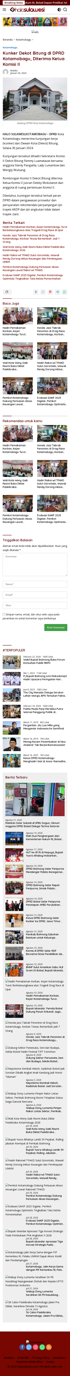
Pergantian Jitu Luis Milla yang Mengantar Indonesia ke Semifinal (43, 727)
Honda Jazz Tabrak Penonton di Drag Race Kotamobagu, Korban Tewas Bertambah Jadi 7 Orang (31, 239)
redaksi (14, 70)
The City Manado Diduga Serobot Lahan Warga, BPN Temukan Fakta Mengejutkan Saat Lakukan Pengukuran (44, 694)
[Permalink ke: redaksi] (5, 71)
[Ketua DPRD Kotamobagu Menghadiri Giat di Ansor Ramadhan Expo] (12, 760)
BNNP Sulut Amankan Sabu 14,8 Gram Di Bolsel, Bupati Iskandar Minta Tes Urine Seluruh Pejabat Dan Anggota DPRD (45, 969)
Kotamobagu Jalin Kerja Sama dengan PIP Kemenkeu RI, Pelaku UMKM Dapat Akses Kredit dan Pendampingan (45, 1268)
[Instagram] (35, 1347)
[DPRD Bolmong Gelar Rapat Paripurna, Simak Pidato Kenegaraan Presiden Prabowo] (14, 888)
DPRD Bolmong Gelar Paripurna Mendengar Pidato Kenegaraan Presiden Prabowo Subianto (45, 870)
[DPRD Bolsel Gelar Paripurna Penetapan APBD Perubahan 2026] (14, 904)
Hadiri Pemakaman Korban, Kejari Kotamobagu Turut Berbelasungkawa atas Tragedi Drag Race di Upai (35, 228)
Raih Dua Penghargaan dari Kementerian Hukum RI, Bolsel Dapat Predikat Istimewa (43, 837)
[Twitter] (29, 1347)
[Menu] (5, 9)
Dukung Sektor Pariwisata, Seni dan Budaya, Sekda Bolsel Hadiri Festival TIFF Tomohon (44, 1059)
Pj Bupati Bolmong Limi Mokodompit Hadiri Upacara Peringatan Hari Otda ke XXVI (45, 677)
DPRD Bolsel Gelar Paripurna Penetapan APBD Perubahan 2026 (43, 903)
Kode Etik (23, 1357)
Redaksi (9, 1357)
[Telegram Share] (57, 292)
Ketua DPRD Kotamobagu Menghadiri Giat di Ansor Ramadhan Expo (45, 759)
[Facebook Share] (36, 292)
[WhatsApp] (42, 1347)
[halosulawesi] (26, 9)
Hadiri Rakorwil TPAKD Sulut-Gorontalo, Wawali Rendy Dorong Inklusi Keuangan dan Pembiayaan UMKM (32, 258)
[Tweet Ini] (43, 292)
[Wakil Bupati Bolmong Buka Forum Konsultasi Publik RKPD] (12, 662)
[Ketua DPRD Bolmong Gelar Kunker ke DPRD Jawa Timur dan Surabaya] (14, 920)
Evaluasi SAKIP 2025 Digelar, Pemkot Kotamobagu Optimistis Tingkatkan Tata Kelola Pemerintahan (33, 277)
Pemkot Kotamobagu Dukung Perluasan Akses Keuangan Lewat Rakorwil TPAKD (31, 268)
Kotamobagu (10, 47)
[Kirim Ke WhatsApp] (64, 292)
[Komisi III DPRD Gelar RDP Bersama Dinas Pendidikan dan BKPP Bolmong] (14, 953)
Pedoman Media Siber (30, 1361)
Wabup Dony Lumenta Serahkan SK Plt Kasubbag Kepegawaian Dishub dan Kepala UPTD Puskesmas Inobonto (42, 1293)
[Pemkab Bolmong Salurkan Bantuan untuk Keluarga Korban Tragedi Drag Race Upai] (14, 937)
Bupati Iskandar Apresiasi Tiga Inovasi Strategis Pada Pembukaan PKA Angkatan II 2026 (44, 1243)
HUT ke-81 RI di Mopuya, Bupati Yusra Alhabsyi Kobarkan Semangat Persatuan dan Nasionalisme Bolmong (44, 854)
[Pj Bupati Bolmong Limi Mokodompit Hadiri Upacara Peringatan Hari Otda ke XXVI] (12, 678)
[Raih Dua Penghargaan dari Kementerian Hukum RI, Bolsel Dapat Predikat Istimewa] (14, 838)
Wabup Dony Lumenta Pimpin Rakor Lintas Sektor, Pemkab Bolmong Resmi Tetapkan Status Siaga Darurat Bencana (44, 1109)
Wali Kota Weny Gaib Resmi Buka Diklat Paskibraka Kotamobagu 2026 (33, 248)
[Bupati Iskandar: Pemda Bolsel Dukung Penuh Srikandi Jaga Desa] (14, 1011)
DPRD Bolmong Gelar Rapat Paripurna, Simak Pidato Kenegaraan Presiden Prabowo (45, 887)
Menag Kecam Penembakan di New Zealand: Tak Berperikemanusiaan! (44, 743)
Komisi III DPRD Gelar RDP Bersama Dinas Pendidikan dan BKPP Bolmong (45, 952)
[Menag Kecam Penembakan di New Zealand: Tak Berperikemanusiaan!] (12, 744)
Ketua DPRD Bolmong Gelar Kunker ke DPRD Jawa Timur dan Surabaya (43, 919)
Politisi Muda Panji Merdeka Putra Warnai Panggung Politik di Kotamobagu (43, 710)
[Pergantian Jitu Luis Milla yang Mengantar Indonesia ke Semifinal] (12, 728)
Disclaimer (59, 1357)
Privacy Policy (41, 1357)
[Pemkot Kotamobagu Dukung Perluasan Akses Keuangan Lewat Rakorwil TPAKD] (18, 385)
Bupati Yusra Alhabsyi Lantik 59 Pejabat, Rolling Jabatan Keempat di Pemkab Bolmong (45, 1151)
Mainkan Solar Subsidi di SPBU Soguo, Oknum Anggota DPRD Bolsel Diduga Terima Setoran (32, 824)
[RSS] (49, 1347)
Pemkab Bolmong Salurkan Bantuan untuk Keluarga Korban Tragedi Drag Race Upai (45, 936)
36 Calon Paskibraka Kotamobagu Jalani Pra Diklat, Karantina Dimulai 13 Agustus (44, 1314)
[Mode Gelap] (59, 10)
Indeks (50, 1361)
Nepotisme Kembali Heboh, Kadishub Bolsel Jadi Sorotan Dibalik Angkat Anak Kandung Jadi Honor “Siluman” (44, 1084)
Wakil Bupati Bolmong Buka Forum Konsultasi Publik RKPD (44, 661)
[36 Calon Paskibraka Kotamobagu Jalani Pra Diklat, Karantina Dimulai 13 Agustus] (35, 1304)
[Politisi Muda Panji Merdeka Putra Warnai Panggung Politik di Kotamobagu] (12, 711)
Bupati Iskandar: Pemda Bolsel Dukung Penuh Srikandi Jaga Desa (44, 1010)
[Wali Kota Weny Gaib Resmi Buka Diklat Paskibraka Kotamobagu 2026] (18, 350)
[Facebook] (22, 1347)
